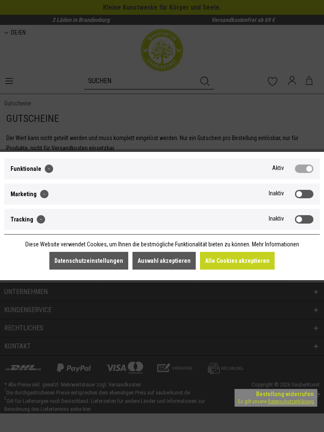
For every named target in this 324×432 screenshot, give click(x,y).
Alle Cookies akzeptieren (237, 260)
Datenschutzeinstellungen (88, 260)
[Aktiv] (304, 169)
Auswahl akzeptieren (164, 260)
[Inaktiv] (304, 194)
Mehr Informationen (275, 244)
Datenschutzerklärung (291, 402)
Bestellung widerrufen (285, 394)
